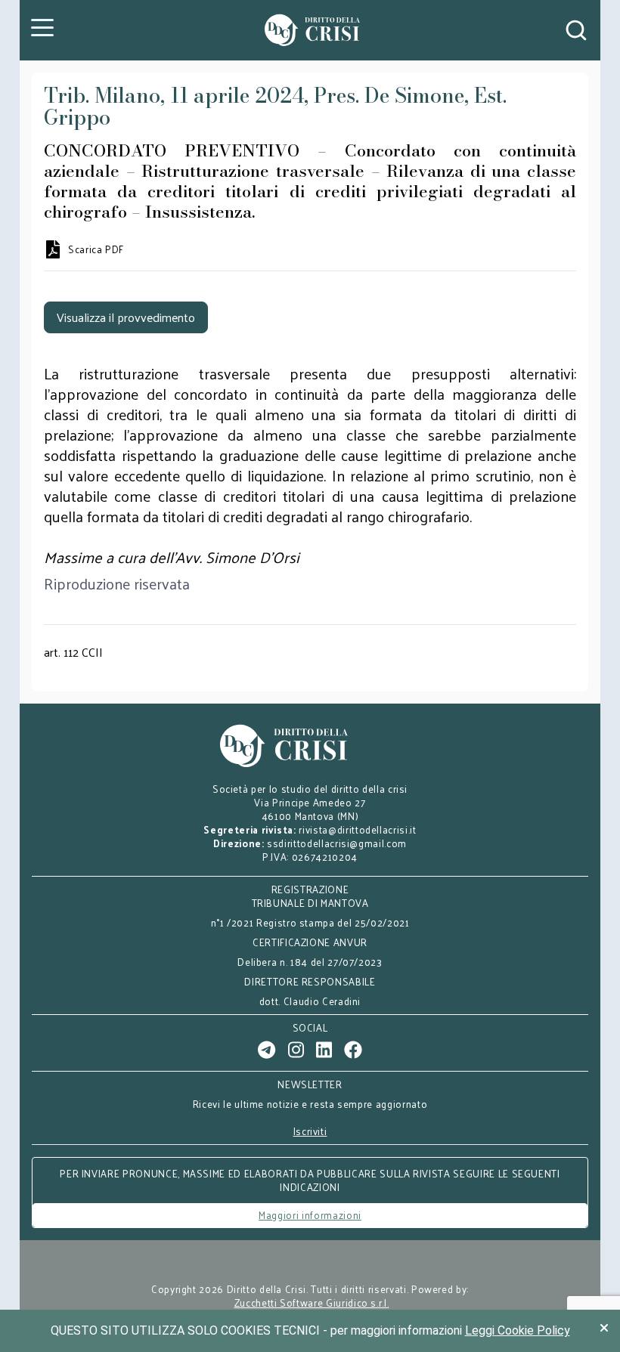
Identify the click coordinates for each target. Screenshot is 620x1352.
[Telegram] (266, 1050)
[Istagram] (296, 1050)
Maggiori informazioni (310, 1215)
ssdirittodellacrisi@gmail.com (337, 843)
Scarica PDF (96, 249)
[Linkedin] (324, 1050)
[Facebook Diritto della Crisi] (353, 1050)
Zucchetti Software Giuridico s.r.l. (311, 1303)
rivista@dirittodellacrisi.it (357, 829)
